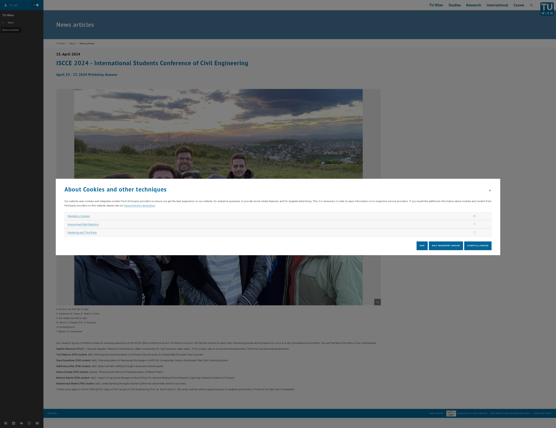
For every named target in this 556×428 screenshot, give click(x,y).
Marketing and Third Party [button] (82, 232)
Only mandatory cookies (446, 245)
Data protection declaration (139, 205)
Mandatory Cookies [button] (79, 216)
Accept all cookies (478, 245)
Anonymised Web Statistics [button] (83, 224)
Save (422, 245)
